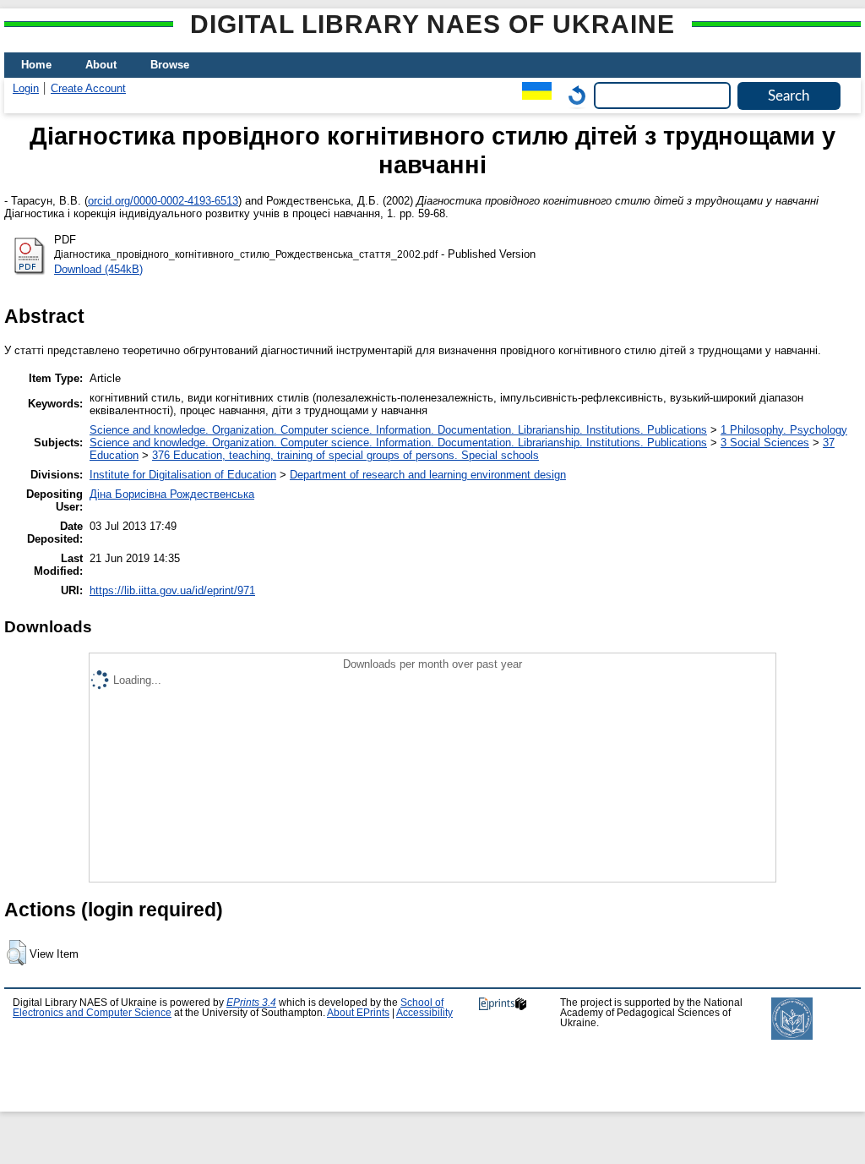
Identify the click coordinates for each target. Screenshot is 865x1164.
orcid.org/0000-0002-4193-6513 (163, 200)
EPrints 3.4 (251, 1002)
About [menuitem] (101, 64)
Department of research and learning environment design (428, 474)
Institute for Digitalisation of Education (183, 474)
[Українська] (533, 95)
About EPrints (358, 1013)
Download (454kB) (98, 269)
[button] (16, 952)
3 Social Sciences (765, 442)
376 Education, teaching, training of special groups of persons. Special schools (345, 455)
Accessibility (424, 1013)
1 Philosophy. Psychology (784, 430)
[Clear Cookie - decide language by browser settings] (572, 95)
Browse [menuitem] (169, 64)
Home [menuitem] (36, 64)
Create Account (88, 88)
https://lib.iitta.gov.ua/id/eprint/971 (172, 590)
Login (26, 88)
